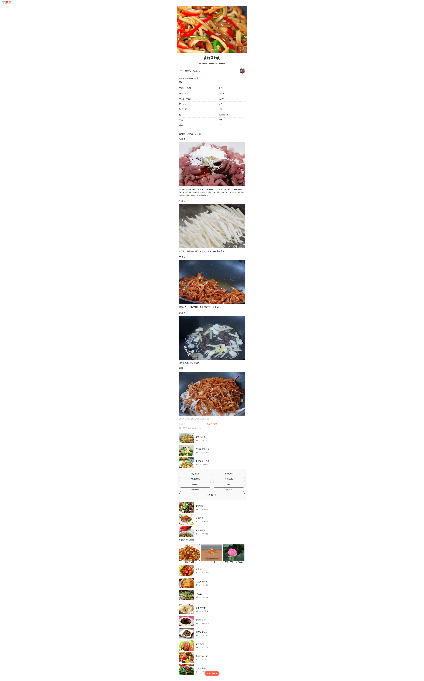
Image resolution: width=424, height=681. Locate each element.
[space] (7, 2)
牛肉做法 (229, 490)
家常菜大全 (229, 474)
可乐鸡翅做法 (195, 479)
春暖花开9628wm (192, 71)
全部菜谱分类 (212, 495)
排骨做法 (229, 484)
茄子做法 (195, 484)
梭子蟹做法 (195, 474)
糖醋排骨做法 (195, 490)
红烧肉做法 (229, 479)
